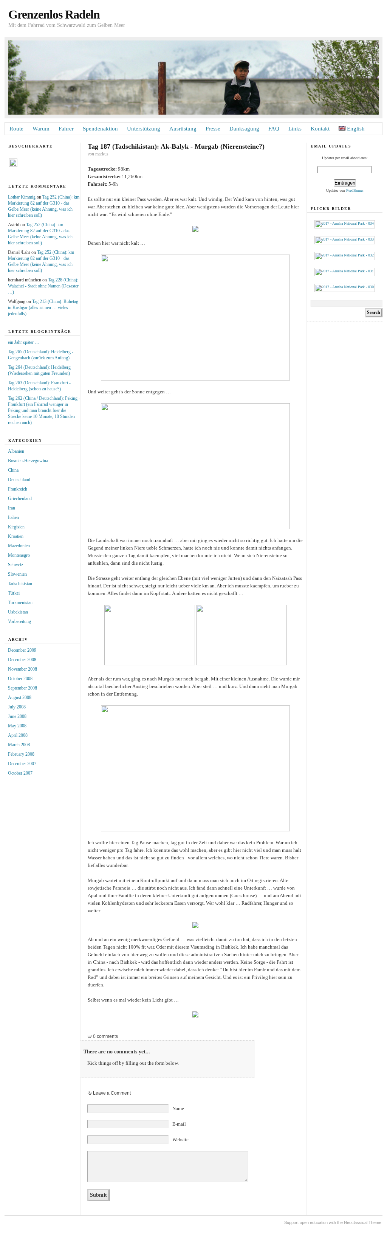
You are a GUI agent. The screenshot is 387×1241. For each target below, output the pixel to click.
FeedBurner (355, 190)
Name (178, 1108)
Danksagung (244, 129)
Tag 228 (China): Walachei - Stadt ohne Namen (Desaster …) (43, 286)
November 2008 (22, 669)
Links (295, 129)
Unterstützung (143, 129)
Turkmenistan (20, 602)
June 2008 (17, 716)
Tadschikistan (20, 583)
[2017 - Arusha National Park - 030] (345, 287)
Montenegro (19, 555)
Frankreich (17, 489)
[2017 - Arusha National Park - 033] (345, 239)
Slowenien (17, 574)
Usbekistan (18, 612)
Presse (213, 129)
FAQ (273, 129)
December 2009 (22, 650)
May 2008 (17, 725)
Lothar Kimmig (22, 197)
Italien (13, 517)
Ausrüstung (183, 129)
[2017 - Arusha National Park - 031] (345, 271)
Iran (11, 508)
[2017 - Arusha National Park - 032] (345, 255)
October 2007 (20, 773)
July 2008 (17, 707)
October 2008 (20, 678)
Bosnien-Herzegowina (28, 460)
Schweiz (15, 564)
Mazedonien (19, 545)
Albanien (16, 451)
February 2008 (21, 754)
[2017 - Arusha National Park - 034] (345, 223)
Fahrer (66, 129)
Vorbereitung (19, 621)
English (355, 129)
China (13, 470)
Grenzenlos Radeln (54, 14)
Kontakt (320, 129)
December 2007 (22, 763)
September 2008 (22, 688)
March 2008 (19, 744)
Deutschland (19, 479)
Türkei (14, 593)
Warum (41, 129)
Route (16, 129)
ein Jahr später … (23, 342)
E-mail (179, 1124)
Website (180, 1139)
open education (314, 1222)
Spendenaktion (100, 129)
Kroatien (15, 536)
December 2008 (22, 659)
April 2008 (18, 735)
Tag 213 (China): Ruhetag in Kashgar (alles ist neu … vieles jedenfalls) (43, 307)
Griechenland (20, 498)
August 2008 (19, 697)
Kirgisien (16, 527)
